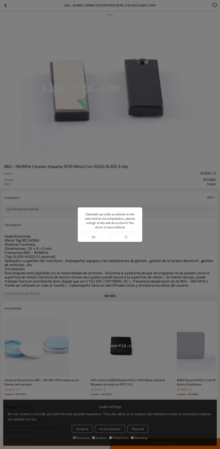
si (126, 237)
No (94, 237)
